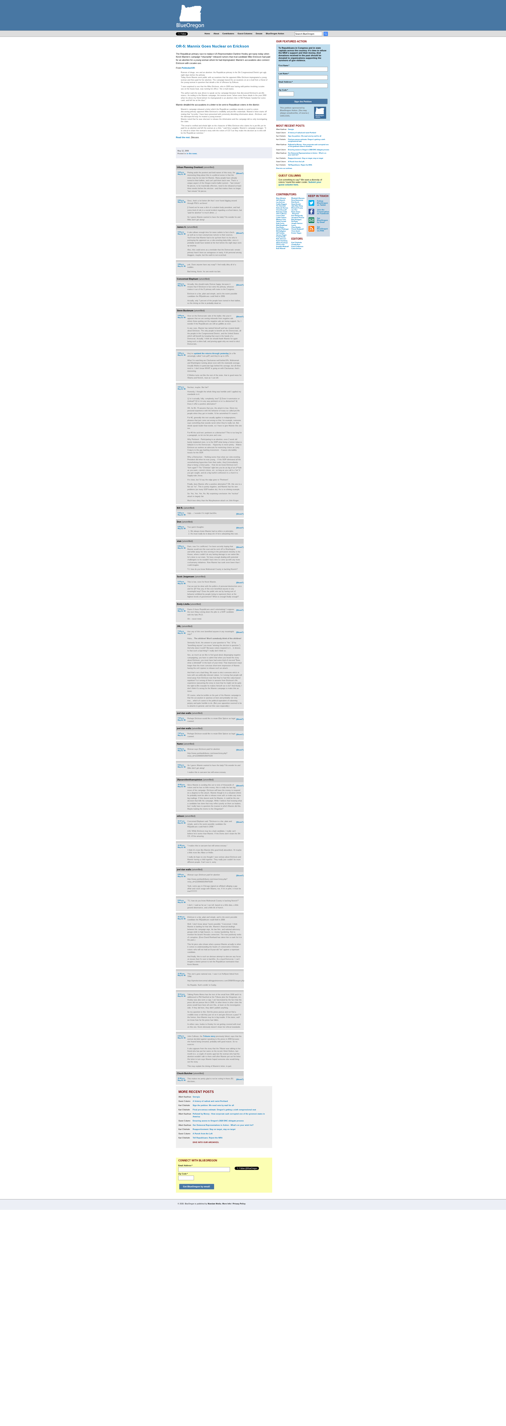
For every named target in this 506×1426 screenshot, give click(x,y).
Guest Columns (245, 33)
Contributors (228, 33)
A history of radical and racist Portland (210, 1101)
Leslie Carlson (281, 218)
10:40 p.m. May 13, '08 (181, 1079)
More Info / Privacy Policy (233, 1204)
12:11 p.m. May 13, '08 (181, 995)
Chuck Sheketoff (297, 229)
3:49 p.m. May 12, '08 (181, 316)
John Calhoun (281, 214)
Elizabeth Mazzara (297, 198)
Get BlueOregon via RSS (322, 229)
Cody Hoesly (280, 237)
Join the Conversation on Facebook (323, 212)
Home (207, 33)
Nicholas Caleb (281, 212)
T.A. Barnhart (281, 206)
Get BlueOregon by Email (322, 220)
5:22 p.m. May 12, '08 (181, 514)
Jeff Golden (280, 233)
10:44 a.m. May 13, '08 (181, 918)
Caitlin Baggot (281, 204)
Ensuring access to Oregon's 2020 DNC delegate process (218, 1121)
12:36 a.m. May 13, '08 (181, 846)
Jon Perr (294, 210)
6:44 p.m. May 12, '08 (181, 610)
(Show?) (240, 173)
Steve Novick (296, 204)
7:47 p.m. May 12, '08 (181, 719)
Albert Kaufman (282, 243)
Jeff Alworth (280, 200)
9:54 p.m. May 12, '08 (181, 766)
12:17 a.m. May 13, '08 (181, 822)
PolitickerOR (188, 68)
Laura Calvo (280, 216)
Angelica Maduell (282, 246)
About (216, 33)
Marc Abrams (281, 198)
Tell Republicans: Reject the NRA (208, 1138)
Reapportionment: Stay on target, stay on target (214, 1129)
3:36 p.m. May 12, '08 (181, 265)
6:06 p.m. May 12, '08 (181, 547)
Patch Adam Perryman (295, 213)
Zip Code (183, 1174)
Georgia (196, 1097)
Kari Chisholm (296, 242)
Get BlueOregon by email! (196, 1186)
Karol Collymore (297, 246)
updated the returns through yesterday (211, 353)
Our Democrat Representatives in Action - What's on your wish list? (223, 1125)
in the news (192, 154)
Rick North (295, 202)
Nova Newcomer (297, 200)
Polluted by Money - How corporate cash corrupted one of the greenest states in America (308, 145)
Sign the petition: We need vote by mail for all (213, 1105)
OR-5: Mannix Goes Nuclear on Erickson (212, 46)
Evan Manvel (280, 248)
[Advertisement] (259, 216)
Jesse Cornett (281, 221)
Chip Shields (296, 227)
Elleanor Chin (281, 219)
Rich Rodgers (296, 219)
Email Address (185, 1166)
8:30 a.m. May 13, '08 (181, 875)
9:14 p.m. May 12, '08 (181, 750)
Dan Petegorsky (297, 216)
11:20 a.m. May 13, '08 (181, 975)
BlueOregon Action (275, 33)
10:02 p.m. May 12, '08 (181, 786)
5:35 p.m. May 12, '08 (181, 528)
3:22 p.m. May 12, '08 (181, 173)
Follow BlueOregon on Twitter (322, 203)
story (209, 1036)
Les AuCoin (280, 202)
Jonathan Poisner (297, 218)
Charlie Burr (295, 244)
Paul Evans (280, 227)
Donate (259, 33)
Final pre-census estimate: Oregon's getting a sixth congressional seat (224, 1110)
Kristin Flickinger (282, 229)
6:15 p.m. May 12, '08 (181, 582)
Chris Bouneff (281, 210)
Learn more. (285, 115)
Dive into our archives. (206, 1142)
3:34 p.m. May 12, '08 (181, 233)
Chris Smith (295, 231)
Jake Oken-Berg (297, 206)
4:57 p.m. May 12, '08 (181, 388)
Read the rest (183, 137)
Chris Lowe (280, 244)
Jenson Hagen (281, 235)
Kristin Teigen (296, 233)
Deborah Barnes (282, 208)
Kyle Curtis (280, 223)
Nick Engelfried (281, 225)
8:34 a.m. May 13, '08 (181, 901)
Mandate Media (214, 1204)
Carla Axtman (296, 248)
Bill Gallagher (281, 231)
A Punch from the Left (202, 1134)
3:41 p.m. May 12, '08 (181, 285)
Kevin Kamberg (281, 241)
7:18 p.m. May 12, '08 (181, 632)
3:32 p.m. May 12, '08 (181, 201)
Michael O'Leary (297, 208)
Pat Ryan (294, 221)
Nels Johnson (281, 239)
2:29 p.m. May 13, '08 (181, 1037)
